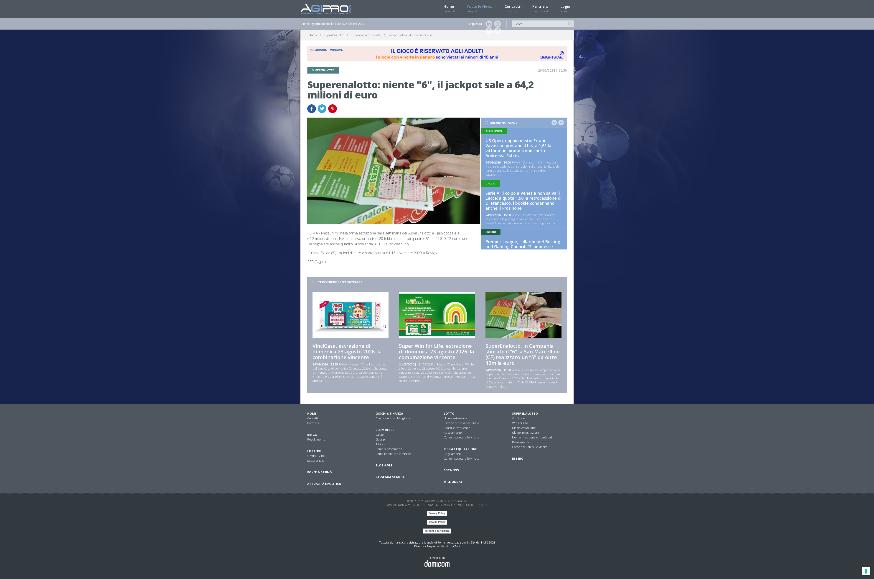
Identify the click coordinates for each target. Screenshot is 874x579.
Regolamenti (452, 454)
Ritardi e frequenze (457, 428)
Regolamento (316, 439)
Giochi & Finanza (389, 413)
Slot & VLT (384, 465)
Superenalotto (525, 413)
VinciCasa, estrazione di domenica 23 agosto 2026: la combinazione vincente (347, 351)
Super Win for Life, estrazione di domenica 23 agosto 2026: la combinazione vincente (436, 351)
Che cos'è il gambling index (394, 418)
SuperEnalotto (334, 35)
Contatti (513, 8)
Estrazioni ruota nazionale (461, 423)
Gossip (380, 439)
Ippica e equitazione (460, 449)
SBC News (451, 470)
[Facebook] (488, 30)
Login (566, 8)
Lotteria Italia (316, 460)
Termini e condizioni (437, 530)
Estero (517, 458)
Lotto (449, 413)
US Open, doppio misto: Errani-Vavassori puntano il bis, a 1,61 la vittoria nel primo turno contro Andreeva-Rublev (518, 148)
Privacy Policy (437, 513)
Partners (540, 8)
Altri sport (382, 444)
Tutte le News (480, 8)
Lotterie (314, 451)
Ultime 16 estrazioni (525, 432)
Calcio (380, 435)
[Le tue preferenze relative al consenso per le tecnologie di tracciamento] (866, 571)
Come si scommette (389, 449)
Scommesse (385, 430)
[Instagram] (496, 23)
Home (449, 8)
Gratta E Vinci (316, 456)
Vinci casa (519, 418)
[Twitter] (496, 30)
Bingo (312, 435)
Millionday (453, 482)
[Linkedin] (488, 23)
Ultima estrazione (455, 418)
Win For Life (520, 423)
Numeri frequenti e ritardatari (532, 437)
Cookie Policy (437, 522)
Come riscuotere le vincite (393, 454)
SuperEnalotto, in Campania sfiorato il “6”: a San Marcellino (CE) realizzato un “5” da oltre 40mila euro (522, 354)
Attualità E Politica (324, 484)
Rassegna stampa (390, 477)
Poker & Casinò (319, 472)
